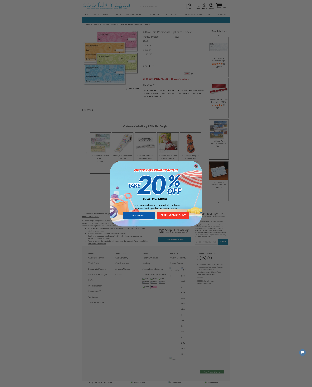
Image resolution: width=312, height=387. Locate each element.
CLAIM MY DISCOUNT (173, 215)
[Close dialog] (196, 166)
